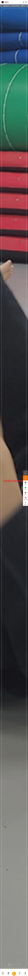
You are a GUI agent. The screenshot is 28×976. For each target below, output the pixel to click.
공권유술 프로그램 (15, 6)
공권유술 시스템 (6, 6)
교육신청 (25, 478)
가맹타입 (22, 6)
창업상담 (25, 473)
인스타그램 (25, 499)
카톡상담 (25, 484)
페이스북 (25, 504)
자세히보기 (14, 493)
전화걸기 (14, 974)
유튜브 (25, 494)
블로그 (25, 489)
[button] (12, 965)
